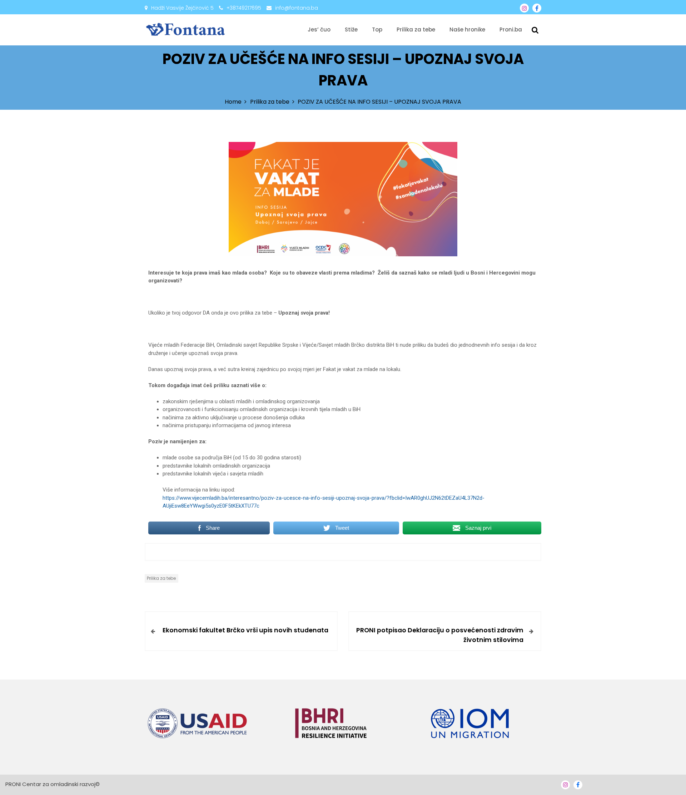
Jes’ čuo (319, 29)
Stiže (351, 29)
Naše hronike (467, 29)
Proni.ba (510, 29)
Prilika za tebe (416, 29)
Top (377, 29)
